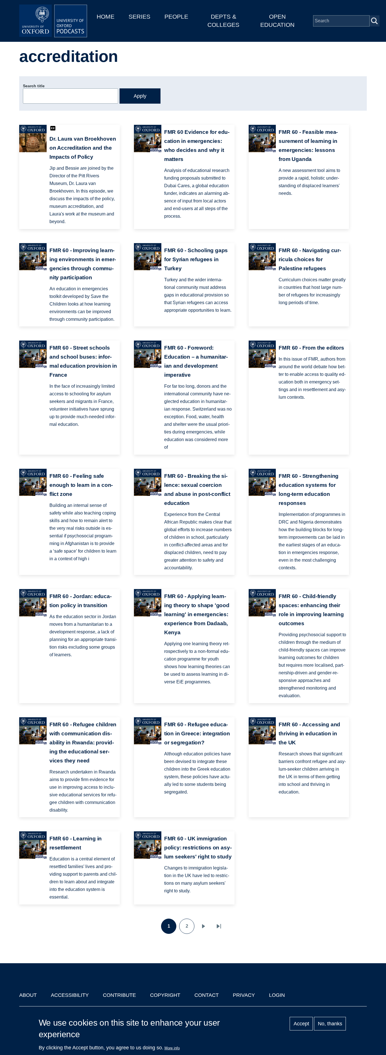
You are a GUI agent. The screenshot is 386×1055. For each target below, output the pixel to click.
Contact (206, 995)
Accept (301, 1023)
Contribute (119, 995)
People (176, 16)
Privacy (244, 995)
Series (139, 16)
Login (277, 995)
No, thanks (330, 1023)
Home (105, 16)
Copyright (165, 995)
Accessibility (70, 995)
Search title (34, 86)
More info (172, 1048)
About (28, 995)
